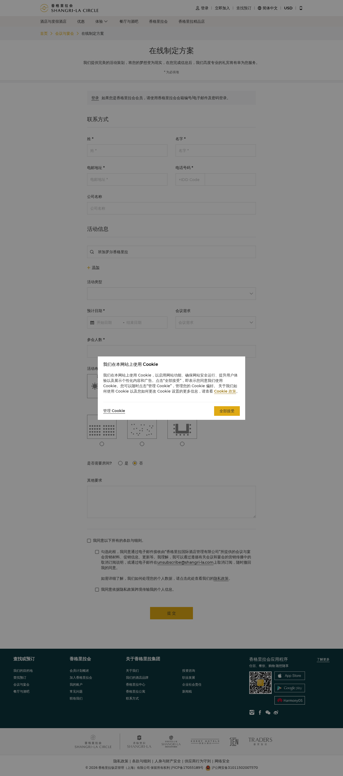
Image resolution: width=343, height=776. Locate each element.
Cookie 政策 (225, 391)
